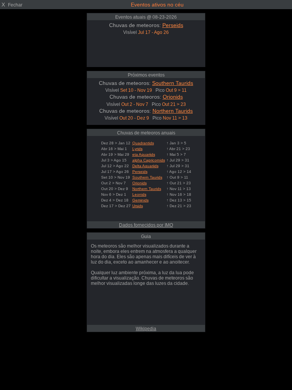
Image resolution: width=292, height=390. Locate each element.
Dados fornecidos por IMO (146, 225)
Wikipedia (146, 328)
